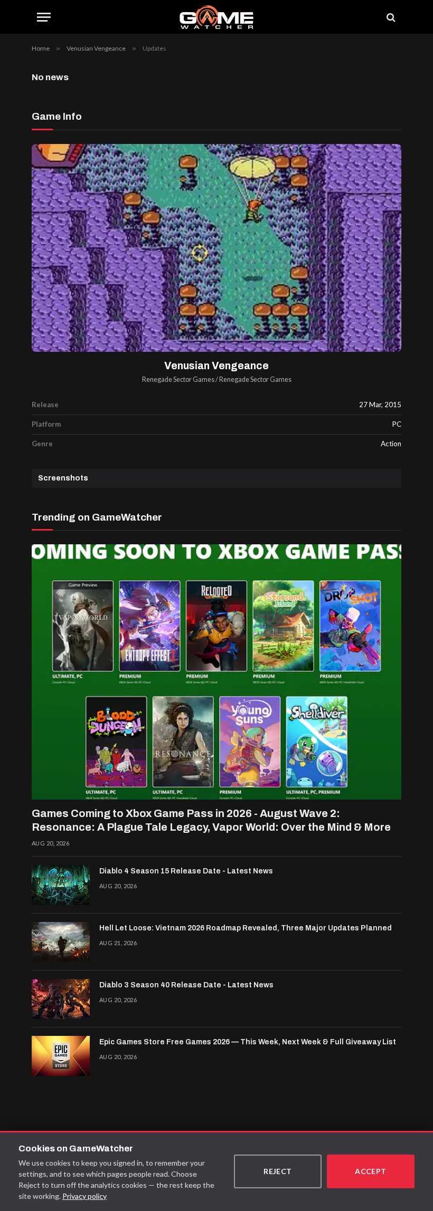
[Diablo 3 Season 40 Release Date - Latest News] (61, 999)
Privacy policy (84, 1195)
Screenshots (63, 478)
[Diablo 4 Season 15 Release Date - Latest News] (61, 885)
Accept (371, 1171)
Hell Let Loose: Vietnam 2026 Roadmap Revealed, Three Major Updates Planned (245, 928)
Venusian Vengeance (216, 365)
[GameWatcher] (216, 17)
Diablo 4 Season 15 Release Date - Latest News (186, 871)
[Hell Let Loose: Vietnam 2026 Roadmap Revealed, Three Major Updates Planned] (61, 942)
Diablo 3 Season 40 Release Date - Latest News (186, 985)
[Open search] (390, 17)
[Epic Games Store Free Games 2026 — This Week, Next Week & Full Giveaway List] (61, 1056)
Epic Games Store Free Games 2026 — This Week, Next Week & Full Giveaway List (247, 1042)
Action (391, 443)
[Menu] (44, 17)
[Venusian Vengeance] (216, 248)
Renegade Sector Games (178, 379)
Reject (277, 1171)
